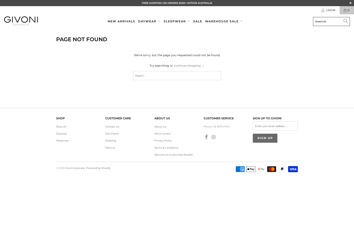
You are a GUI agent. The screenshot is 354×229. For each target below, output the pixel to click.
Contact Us (112, 126)
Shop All (61, 126)
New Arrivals (121, 21)
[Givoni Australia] (21, 21)
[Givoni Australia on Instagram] (214, 137)
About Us (160, 126)
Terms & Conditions (166, 147)
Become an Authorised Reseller (173, 154)
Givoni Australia (75, 168)
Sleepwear (175, 21)
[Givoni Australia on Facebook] (207, 137)
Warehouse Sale (222, 21)
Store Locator (162, 133)
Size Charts (112, 133)
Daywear (148, 21)
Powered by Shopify (98, 168)
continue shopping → (189, 65)
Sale (197, 21)
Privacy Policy (163, 140)
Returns (110, 147)
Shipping (110, 140)
